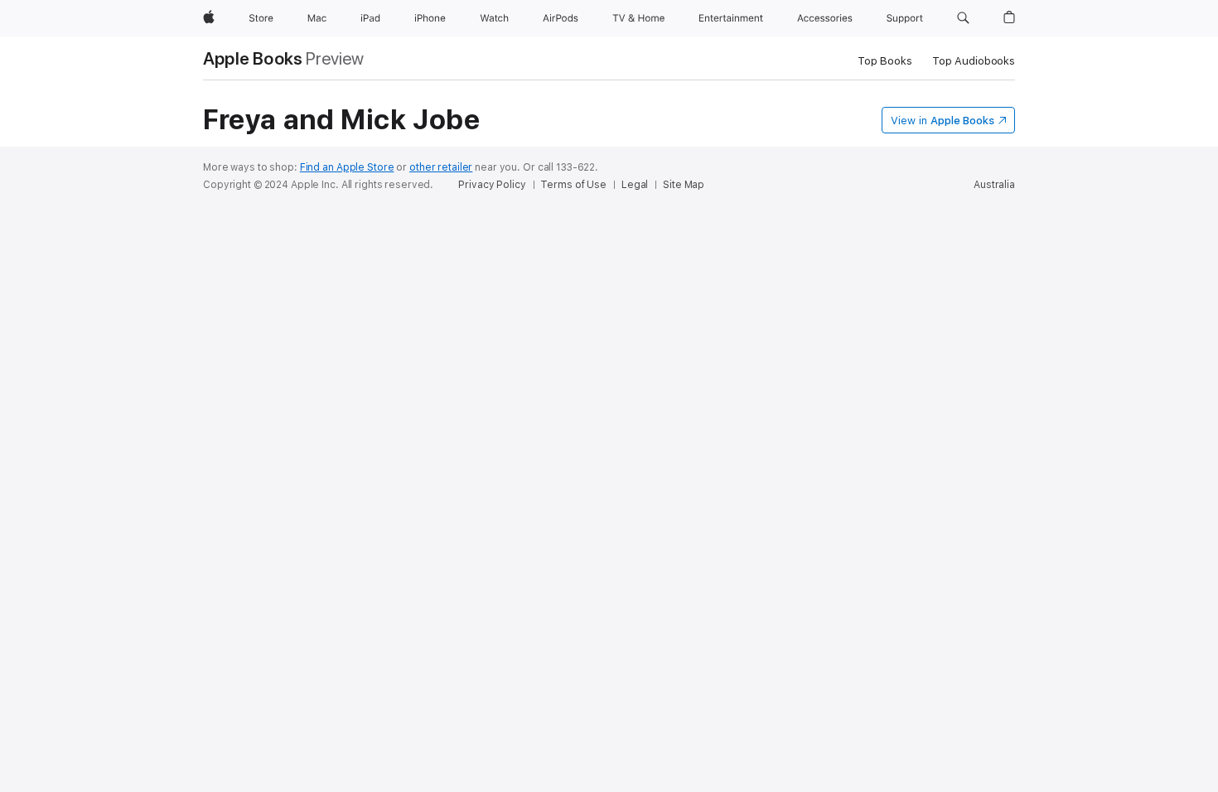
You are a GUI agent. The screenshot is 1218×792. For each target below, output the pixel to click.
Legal (634, 185)
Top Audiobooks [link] (973, 61)
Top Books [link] (885, 61)
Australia (994, 185)
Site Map (683, 185)
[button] (963, 18)
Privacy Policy (491, 185)
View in (942, 120)
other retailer (440, 167)
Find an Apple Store (347, 167)
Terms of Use (573, 185)
